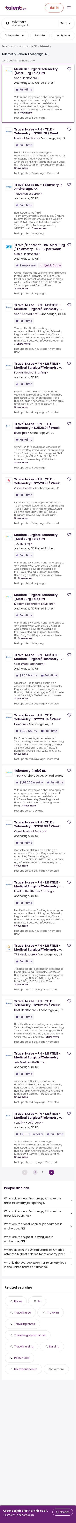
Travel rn (53, 1313)
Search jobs (9, 46)
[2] (51, 1172)
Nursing (54, 1346)
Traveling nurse (24, 1324)
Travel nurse (22, 1313)
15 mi (63, 23)
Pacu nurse (21, 1358)
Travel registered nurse (30, 1335)
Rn (39, 1301)
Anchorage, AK (28, 46)
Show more (25, 112)
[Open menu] (69, 7)
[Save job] (69, 69)
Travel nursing (23, 1346)
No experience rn (25, 1369)
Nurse (18, 1301)
